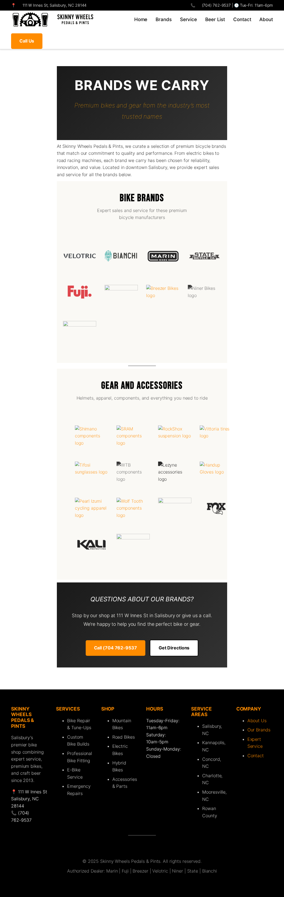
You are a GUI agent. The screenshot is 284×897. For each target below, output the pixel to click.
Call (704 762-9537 (115, 648)
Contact (255, 755)
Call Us (26, 41)
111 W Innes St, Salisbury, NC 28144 (54, 5)
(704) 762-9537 (216, 5)
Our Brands (258, 729)
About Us (257, 720)
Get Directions (174, 648)
